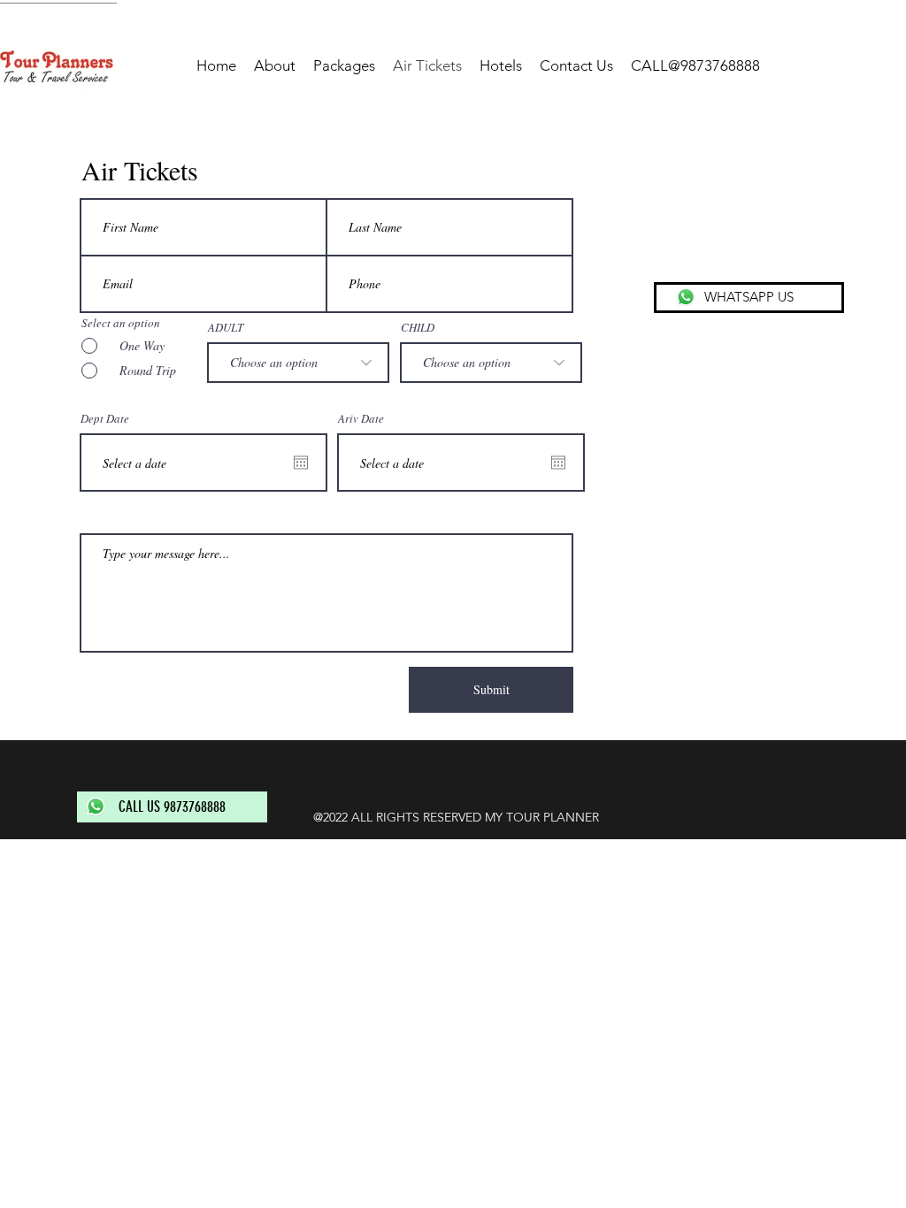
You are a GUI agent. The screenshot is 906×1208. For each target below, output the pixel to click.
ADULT (225, 327)
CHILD (417, 327)
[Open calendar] (301, 462)
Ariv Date (361, 418)
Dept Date (105, 418)
